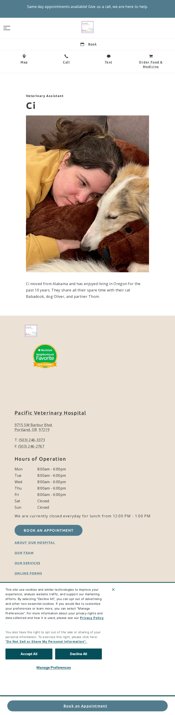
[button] (6, 28)
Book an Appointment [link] (86, 706)
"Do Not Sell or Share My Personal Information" (45, 641)
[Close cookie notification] (113, 590)
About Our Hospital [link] (35, 542)
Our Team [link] (24, 553)
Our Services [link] (28, 563)
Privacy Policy (92, 618)
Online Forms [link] (28, 573)
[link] (87, 27)
